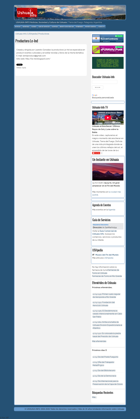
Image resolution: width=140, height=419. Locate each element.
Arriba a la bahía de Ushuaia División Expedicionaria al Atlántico (107, 325)
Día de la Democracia (104, 376)
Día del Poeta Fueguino (105, 357)
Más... (94, 397)
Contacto (101, 27)
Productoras (43, 34)
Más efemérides (99, 341)
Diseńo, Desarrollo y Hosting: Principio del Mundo (35, 414)
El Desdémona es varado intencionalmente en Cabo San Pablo (107, 314)
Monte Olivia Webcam (67, 27)
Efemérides (79, 27)
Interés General (90, 27)
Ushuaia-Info (20, 34)
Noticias (17, 27)
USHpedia (55, 27)
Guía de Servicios (44, 27)
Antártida (26, 27)
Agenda (33, 27)
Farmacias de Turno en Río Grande (107, 276)
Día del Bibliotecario (104, 370)
